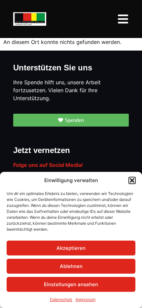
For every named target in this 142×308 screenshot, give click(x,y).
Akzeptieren (71, 248)
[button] (132, 180)
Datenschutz (61, 299)
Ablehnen (71, 266)
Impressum (85, 299)
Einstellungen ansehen (71, 284)
